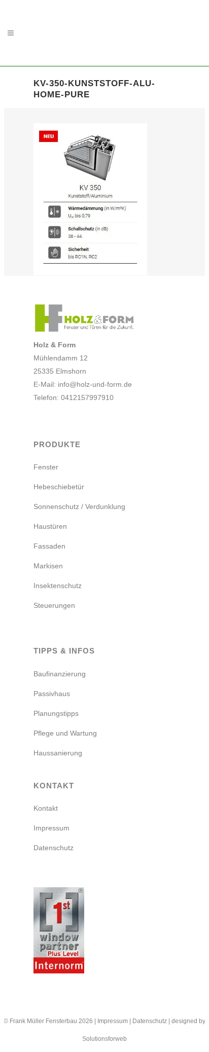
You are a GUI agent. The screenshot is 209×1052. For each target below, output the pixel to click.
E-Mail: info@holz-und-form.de (82, 384)
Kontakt (45, 808)
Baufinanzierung (59, 674)
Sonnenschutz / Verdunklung (79, 506)
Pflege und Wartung (65, 733)
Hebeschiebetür (58, 487)
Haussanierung (57, 753)
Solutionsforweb (104, 1038)
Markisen (48, 566)
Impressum (51, 828)
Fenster (45, 467)
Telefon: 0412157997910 (73, 397)
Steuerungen (54, 605)
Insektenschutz (57, 586)
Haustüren (50, 526)
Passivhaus (51, 694)
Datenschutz (53, 848)
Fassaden (49, 546)
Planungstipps (56, 713)
